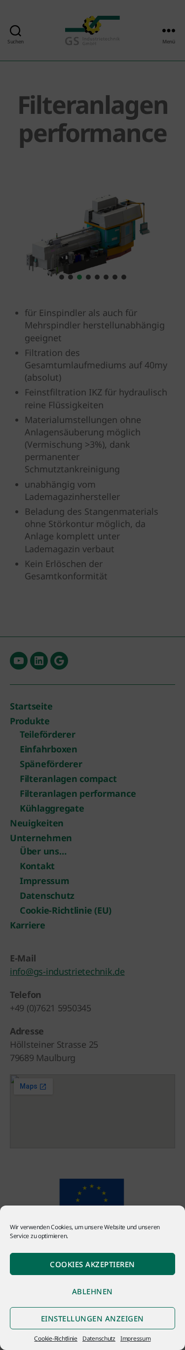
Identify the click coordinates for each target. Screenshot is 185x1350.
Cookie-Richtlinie (55, 1338)
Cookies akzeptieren (92, 1264)
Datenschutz (98, 1338)
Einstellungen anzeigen (92, 1318)
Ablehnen (92, 1291)
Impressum (135, 1338)
